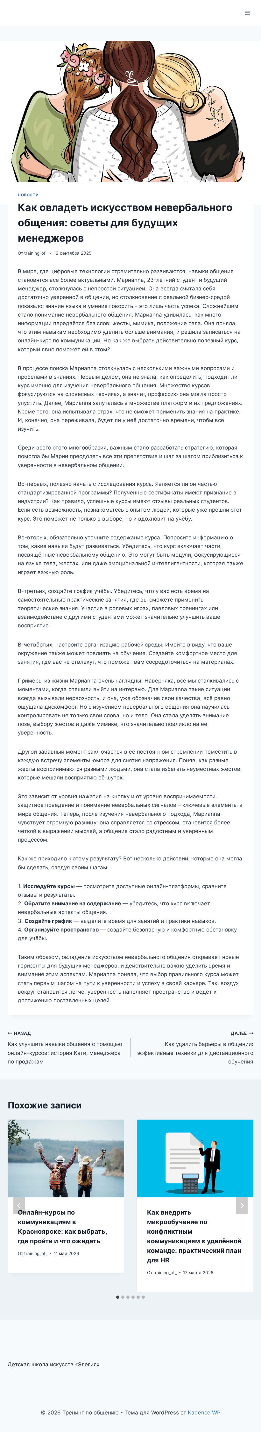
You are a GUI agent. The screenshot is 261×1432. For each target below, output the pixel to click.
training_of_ (35, 253)
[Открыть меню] (247, 13)
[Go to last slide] (19, 1205)
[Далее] (242, 1205)
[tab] (117, 1297)
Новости (28, 195)
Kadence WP (204, 1412)
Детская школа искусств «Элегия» (54, 1364)
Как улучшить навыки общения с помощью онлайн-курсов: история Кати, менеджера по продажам (65, 1048)
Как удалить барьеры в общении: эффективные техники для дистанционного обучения (195, 1048)
